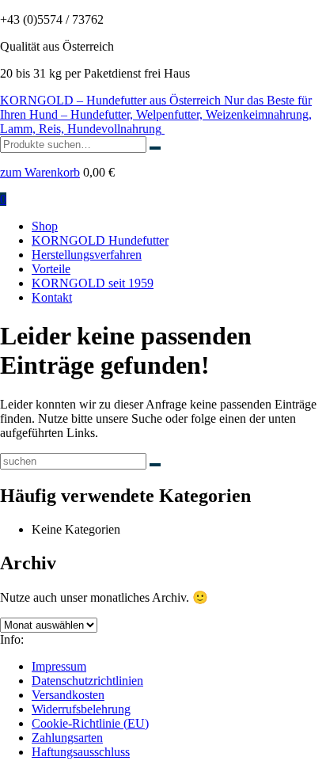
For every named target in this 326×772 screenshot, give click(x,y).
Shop (45, 226)
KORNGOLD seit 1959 (93, 283)
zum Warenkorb (40, 172)
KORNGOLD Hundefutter (100, 240)
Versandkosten (68, 695)
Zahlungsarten (67, 737)
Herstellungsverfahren (87, 254)
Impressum (59, 666)
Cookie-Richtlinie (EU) (90, 723)
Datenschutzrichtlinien (87, 680)
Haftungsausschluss (81, 752)
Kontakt (52, 297)
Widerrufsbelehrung (81, 709)
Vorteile (51, 269)
